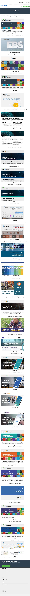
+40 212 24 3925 (28, 2)
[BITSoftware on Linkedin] (2, 579)
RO (29, 6)
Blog (22, 6)
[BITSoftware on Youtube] (6, 579)
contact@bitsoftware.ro (22, 2)
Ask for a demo (26, 6)
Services (17, 4)
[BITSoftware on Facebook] (3, 579)
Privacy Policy (3, 590)
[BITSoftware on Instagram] (5, 579)
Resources (21, 4)
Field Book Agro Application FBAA (4, 584)
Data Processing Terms (4, 591)
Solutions (10, 4)
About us (28, 4)
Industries (14, 4)
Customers (24, 4)
